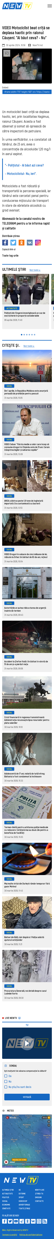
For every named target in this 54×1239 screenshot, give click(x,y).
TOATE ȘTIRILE (24, 1208)
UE (20, 1190)
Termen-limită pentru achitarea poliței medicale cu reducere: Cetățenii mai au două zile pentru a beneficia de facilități (26, 830)
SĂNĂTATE (6, 1208)
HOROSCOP (23, 1201)
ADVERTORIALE (24, 1204)
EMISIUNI (38, 1197)
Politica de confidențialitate (30, 1235)
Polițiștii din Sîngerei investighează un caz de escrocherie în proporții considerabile (24, 314)
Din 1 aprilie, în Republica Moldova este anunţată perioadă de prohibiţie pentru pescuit (26, 392)
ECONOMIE (6, 1204)
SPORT (21, 1197)
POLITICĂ (5, 1197)
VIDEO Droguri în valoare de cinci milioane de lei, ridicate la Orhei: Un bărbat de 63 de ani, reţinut (26, 555)
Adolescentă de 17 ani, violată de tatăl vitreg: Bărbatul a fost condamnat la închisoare (24, 775)
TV (27, 1025)
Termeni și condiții (9, 1235)
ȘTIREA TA (39, 1193)
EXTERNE (22, 1193)
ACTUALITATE (12, 308)
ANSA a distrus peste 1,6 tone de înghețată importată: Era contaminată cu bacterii (23, 502)
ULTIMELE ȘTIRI (8, 1190)
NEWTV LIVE (39, 1190)
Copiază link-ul (8, 249)
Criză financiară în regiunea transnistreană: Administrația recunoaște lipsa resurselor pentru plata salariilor (26, 720)
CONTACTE (39, 1201)
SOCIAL (9, 386)
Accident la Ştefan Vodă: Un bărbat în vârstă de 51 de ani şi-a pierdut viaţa (26, 662)
